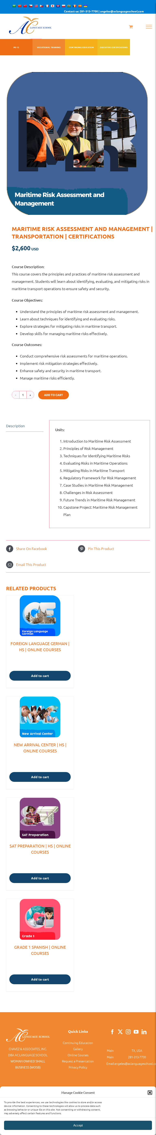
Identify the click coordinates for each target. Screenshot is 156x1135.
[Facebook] (112, 1031)
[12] (78, 143)
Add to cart (53, 395)
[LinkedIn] (144, 1031)
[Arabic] (14, 6)
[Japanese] (52, 6)
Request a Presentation (78, 1061)
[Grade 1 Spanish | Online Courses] (40, 919)
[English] (36, 6)
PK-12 (16, 47)
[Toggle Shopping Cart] (131, 26)
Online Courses (78, 1055)
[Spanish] (80, 6)
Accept (78, 1125)
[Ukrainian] (85, 6)
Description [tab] (15, 425)
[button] (150, 1093)
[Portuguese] (69, 6)
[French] (47, 6)
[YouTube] (136, 1031)
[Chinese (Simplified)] (19, 6)
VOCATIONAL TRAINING (49, 47)
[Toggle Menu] (149, 27)
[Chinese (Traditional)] (25, 6)
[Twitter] (120, 1031)
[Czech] (30, 6)
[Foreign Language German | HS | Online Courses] (40, 615)
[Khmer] (58, 6)
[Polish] (63, 6)
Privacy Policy (78, 1067)
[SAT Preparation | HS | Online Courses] (40, 818)
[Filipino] (41, 6)
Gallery (78, 1049)
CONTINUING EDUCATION (81, 47)
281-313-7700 (137, 1057)
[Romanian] (74, 6)
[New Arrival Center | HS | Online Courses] (40, 717)
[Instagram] (128, 1031)
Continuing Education (78, 1043)
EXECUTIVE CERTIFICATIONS (114, 47)
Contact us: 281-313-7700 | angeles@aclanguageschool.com (104, 11)
